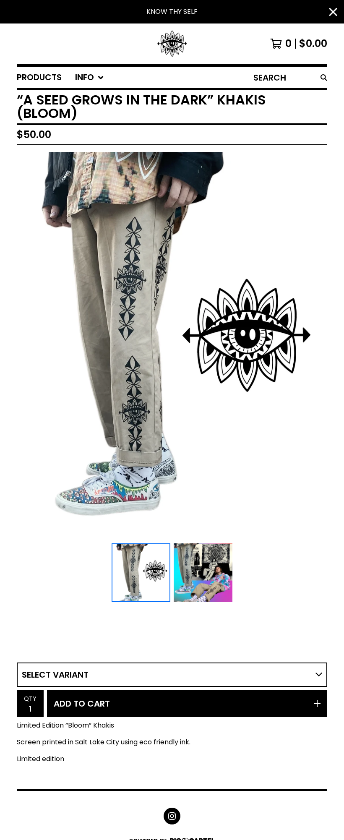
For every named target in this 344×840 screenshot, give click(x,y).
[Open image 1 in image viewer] (172, 346)
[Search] (324, 77)
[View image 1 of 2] (141, 572)
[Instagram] (172, 816)
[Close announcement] (333, 11)
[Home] (172, 43)
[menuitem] (39, 77)
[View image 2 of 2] (203, 572)
